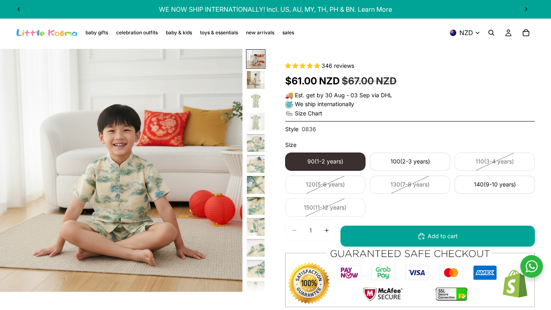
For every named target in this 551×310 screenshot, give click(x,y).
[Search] (491, 33)
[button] (303, 65)
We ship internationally (324, 104)
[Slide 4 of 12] (256, 122)
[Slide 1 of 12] (256, 59)
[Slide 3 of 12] (256, 101)
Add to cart (443, 235)
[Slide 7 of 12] (256, 185)
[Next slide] (526, 9)
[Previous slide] (19, 9)
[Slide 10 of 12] (256, 248)
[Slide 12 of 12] (256, 290)
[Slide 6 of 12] (256, 164)
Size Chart (308, 113)
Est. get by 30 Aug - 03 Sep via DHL (343, 95)
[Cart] (526, 33)
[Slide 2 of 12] (256, 80)
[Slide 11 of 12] (256, 269)
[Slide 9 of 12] (256, 227)
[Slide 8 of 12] (256, 206)
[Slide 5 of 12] (256, 143)
